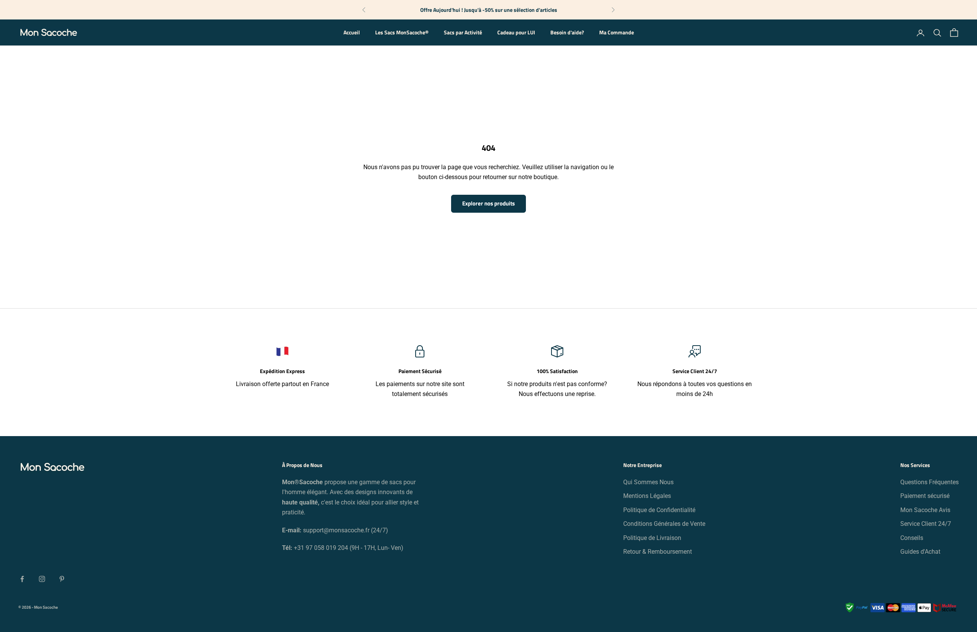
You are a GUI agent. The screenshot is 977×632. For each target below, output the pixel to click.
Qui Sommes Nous (648, 482)
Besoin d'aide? (567, 33)
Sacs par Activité (463, 33)
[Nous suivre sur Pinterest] (62, 579)
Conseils (911, 537)
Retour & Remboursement (657, 551)
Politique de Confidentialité (659, 510)
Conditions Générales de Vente (664, 523)
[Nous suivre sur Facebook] (22, 579)
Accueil (351, 33)
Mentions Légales (647, 495)
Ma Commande (616, 33)
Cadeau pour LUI (516, 33)
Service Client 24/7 (925, 523)
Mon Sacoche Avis (925, 510)
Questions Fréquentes (929, 482)
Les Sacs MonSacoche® (402, 33)
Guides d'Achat (920, 551)
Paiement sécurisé (925, 495)
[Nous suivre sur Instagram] (42, 579)
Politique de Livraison (652, 537)
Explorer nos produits (488, 203)
